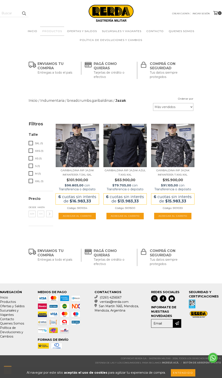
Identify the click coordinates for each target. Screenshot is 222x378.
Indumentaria (52, 101)
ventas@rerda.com (114, 302)
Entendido (183, 372)
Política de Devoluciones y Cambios (111, 40)
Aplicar (49, 214)
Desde (32, 207)
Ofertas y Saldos (82, 31)
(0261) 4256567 (111, 297)
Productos (52, 31)
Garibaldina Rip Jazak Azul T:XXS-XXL (125, 172)
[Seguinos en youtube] (171, 298)
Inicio (32, 31)
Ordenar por (185, 98)
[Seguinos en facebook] (163, 298)
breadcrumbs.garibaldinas (90, 101)
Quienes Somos (181, 31)
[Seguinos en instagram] (154, 298)
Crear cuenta (180, 13)
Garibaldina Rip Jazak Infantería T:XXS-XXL (172, 172)
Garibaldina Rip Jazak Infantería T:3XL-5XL (77, 172)
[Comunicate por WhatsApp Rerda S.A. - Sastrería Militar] (213, 358)
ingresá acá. (170, 362)
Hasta (41, 207)
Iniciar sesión (201, 13)
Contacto (155, 31)
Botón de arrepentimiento (202, 362)
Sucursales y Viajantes (121, 31)
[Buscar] (24, 13)
